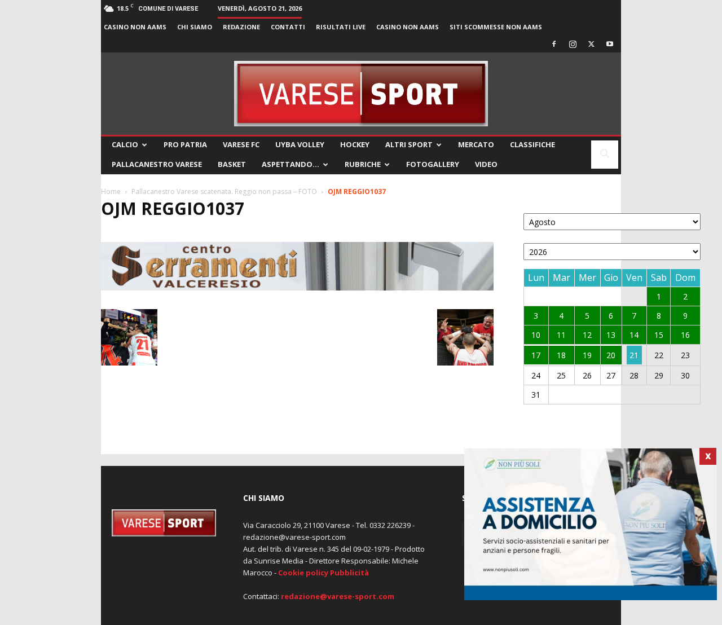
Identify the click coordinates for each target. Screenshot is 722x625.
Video (486, 164)
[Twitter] (591, 44)
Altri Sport (409, 144)
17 (535, 355)
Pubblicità (349, 572)
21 (634, 355)
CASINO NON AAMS (135, 27)
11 (561, 334)
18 (561, 355)
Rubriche (363, 164)
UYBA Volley (299, 144)
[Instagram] (572, 44)
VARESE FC (241, 144)
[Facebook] (553, 44)
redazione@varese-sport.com (337, 596)
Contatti (288, 27)
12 (587, 334)
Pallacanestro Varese (157, 164)
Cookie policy (303, 572)
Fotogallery (432, 164)
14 (634, 334)
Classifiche (532, 144)
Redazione (241, 27)
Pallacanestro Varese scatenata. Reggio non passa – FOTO (224, 191)
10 (535, 334)
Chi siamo (194, 27)
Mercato (476, 144)
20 (610, 355)
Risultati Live (341, 27)
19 (587, 355)
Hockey (354, 144)
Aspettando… (290, 164)
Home (111, 191)
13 (610, 334)
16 (685, 334)
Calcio (125, 144)
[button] (604, 155)
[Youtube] (609, 44)
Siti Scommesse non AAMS (496, 27)
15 (658, 334)
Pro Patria (185, 144)
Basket (232, 164)
